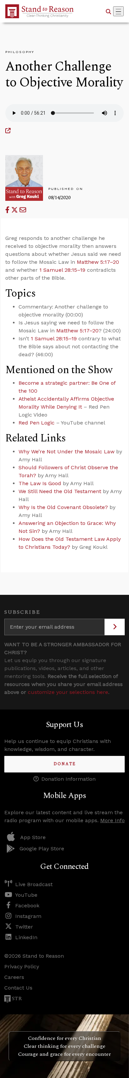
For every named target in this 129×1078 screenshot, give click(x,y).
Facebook (27, 905)
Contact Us (18, 988)
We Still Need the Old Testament (60, 491)
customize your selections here (68, 692)
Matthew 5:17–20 (98, 262)
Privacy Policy (21, 966)
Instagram (28, 916)
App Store (33, 837)
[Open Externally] (8, 131)
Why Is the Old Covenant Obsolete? (63, 507)
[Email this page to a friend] (23, 210)
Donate (65, 764)
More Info (112, 820)
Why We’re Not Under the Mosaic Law (66, 451)
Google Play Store (42, 848)
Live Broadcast (34, 884)
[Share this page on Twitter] (15, 210)
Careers (14, 977)
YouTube (26, 895)
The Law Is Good (40, 483)
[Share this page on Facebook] (8, 210)
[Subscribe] (115, 627)
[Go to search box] (108, 11)
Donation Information (68, 779)
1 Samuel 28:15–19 (62, 270)
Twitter (24, 927)
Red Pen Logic (37, 423)
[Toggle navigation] (118, 11)
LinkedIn (26, 937)
